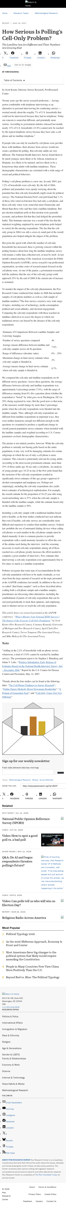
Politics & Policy (10, 1016)
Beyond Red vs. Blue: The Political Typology (32, 977)
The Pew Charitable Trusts (46, 1174)
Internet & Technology (13, 1077)
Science (6, 1071)
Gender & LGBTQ (11, 1054)
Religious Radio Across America (24, 917)
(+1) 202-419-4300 (10, 1007)
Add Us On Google (22, 64)
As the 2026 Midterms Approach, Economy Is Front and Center (34, 943)
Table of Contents (13, 80)
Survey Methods (46, 780)
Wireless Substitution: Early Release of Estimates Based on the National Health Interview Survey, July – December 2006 (32, 665)
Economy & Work (11, 1064)
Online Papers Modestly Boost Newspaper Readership (29, 689)
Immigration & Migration (14, 1029)
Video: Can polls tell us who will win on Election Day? (28, 903)
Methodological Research (20, 780)
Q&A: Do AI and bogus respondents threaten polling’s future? (17, 861)
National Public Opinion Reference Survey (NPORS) (26, 821)
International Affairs (12, 1022)
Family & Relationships (14, 1058)
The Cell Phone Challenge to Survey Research (31, 685)
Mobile (35, 780)
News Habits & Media (13, 1083)
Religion (6, 1041)
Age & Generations (11, 1048)
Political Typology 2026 (20, 934)
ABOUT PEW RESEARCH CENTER (16, 1160)
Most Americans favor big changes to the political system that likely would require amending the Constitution (31, 956)
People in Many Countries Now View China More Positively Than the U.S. (32, 968)
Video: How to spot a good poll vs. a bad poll (20, 837)
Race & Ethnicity (10, 1035)
